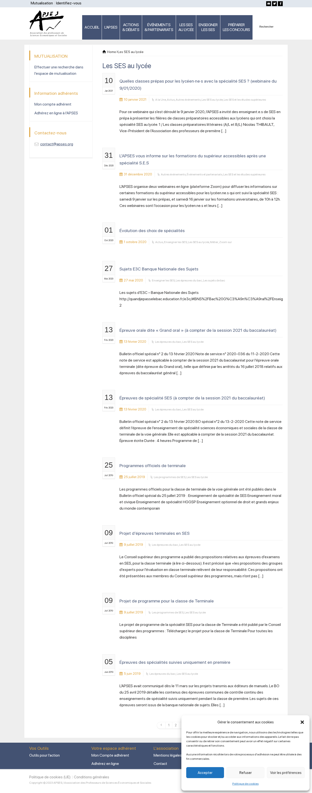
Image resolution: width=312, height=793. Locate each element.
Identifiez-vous (68, 3)
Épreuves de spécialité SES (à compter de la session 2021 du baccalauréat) (192, 397)
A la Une (160, 99)
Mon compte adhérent (52, 104)
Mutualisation (42, 3)
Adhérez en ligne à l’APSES (56, 113)
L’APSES (110, 27)
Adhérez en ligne (105, 763)
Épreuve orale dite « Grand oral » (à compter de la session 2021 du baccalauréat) (197, 330)
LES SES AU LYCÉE (186, 27)
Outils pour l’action (44, 755)
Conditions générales (91, 777)
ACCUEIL (92, 27)
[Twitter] (274, 3)
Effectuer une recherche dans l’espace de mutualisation (58, 70)
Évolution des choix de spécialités (152, 230)
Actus (171, 99)
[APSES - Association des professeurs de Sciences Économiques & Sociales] (49, 23)
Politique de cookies (245, 783)
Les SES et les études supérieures (245, 99)
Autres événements (188, 99)
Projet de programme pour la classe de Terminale (166, 600)
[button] (302, 722)
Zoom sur (225, 242)
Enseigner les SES (175, 242)
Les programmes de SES (169, 477)
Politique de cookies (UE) (50, 777)
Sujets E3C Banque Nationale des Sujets (158, 268)
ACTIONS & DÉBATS (130, 27)
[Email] (268, 3)
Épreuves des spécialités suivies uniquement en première (174, 662)
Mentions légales (168, 755)
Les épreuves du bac (189, 280)
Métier (214, 242)
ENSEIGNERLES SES (208, 27)
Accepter (205, 773)
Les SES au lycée (212, 99)
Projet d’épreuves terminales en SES (154, 533)
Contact (160, 763)
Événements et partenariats (204, 174)
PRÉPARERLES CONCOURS (236, 27)
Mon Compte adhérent (110, 755)
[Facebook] (280, 3)
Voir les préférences (286, 773)
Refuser (245, 773)
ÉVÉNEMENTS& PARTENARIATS (159, 27)
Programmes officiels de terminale (152, 465)
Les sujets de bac (214, 280)
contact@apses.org (56, 144)
